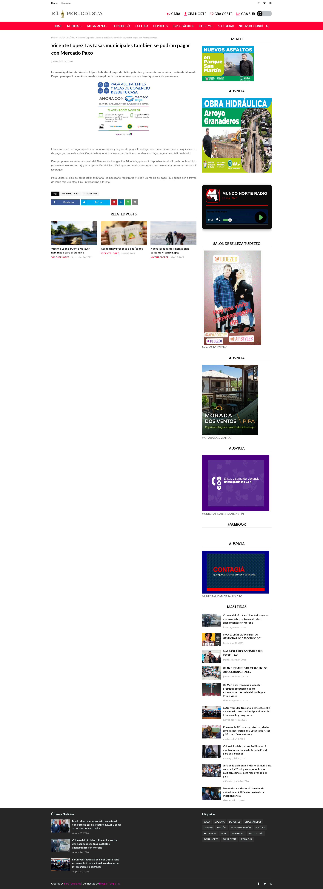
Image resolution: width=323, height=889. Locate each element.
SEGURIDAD (238, 833)
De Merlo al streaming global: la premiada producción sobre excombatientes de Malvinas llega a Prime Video (244, 690)
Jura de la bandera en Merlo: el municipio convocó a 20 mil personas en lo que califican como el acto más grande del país (247, 771)
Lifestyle (208, 827)
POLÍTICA (260, 827)
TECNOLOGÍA (256, 833)
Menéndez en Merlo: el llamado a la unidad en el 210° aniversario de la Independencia (243, 792)
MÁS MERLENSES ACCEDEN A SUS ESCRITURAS (243, 653)
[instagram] (270, 3)
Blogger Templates (109, 883)
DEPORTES (234, 821)
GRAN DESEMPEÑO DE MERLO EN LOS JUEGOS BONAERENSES (245, 670)
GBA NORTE (197, 14)
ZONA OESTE (229, 839)
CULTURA (219, 821)
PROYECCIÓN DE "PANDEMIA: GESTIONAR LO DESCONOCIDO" (242, 636)
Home (54, 2)
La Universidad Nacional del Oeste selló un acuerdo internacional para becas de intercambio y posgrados (246, 711)
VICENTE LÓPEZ (67, 37)
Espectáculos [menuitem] (183, 26)
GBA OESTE (223, 14)
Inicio (54, 37)
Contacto (65, 2)
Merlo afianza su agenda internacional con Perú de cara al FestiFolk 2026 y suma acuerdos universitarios (96, 825)
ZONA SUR (246, 839)
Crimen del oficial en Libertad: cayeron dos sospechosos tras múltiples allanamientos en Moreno (245, 619)
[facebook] (259, 3)
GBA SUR (248, 14)
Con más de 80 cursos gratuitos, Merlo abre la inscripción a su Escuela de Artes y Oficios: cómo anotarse (246, 731)
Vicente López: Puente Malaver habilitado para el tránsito (70, 250)
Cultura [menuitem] (141, 26)
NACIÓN (221, 827)
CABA (175, 14)
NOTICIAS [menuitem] (73, 26)
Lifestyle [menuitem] (206, 26)
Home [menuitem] (58, 26)
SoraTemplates (72, 883)
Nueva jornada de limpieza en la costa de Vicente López (170, 250)
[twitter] (264, 3)
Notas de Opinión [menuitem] (252, 26)
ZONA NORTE (90, 193)
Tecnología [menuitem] (121, 26)
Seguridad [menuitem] (226, 26)
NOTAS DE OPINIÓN (241, 827)
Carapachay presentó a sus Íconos (122, 248)
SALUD (223, 833)
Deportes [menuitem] (160, 26)
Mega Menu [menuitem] (96, 26)
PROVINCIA (210, 833)
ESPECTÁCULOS (253, 821)
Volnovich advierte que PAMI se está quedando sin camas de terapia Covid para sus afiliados (245, 750)
